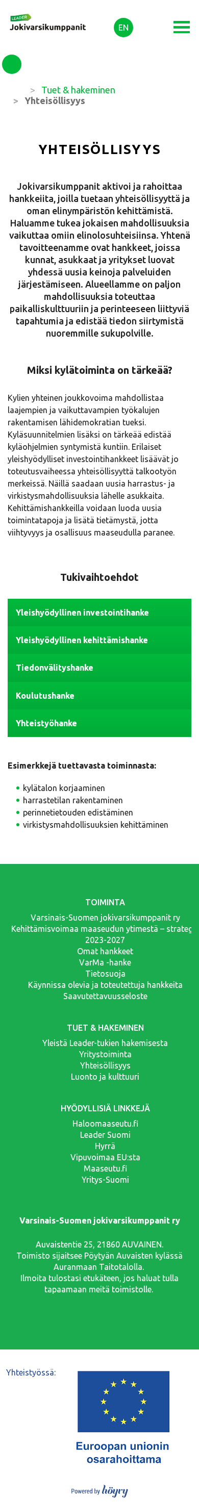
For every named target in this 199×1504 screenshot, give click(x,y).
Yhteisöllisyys (105, 1065)
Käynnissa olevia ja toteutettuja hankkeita (105, 984)
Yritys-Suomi (105, 1179)
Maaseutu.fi (105, 1168)
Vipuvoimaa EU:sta (105, 1157)
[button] (181, 27)
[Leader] (48, 14)
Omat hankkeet (105, 951)
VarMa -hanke (105, 962)
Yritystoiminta (105, 1054)
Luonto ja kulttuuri (105, 1076)
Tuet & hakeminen (78, 90)
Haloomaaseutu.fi (105, 1123)
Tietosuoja (105, 973)
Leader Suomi (105, 1134)
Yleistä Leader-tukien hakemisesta (105, 1043)
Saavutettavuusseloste (105, 996)
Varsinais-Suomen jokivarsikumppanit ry (105, 917)
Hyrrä (105, 1146)
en (123, 27)
